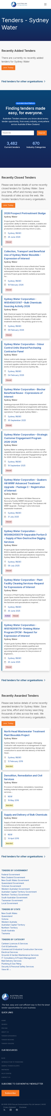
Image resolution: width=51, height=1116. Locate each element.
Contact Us (5, 1077)
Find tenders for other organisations (22, 81)
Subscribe (10, 1093)
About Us (5, 1032)
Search (41, 133)
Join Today (8, 68)
